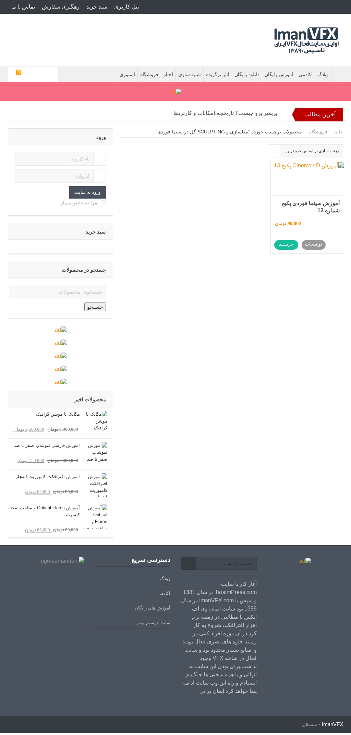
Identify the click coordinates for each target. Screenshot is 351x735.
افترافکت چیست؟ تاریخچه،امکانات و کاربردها (225, 117)
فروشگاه (149, 74)
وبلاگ (323, 74)
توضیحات (313, 244)
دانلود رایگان (246, 74)
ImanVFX (332, 724)
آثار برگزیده (217, 74)
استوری (127, 74)
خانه (339, 131)
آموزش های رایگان (152, 607)
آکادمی (306, 74)
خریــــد (286, 244)
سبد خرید (96, 7)
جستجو (95, 307)
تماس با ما (23, 7)
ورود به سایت (87, 192)
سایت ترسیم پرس (152, 622)
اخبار (168, 74)
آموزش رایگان (279, 74)
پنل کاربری (126, 7)
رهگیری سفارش (61, 7)
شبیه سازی (189, 74)
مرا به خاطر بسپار (79, 202)
